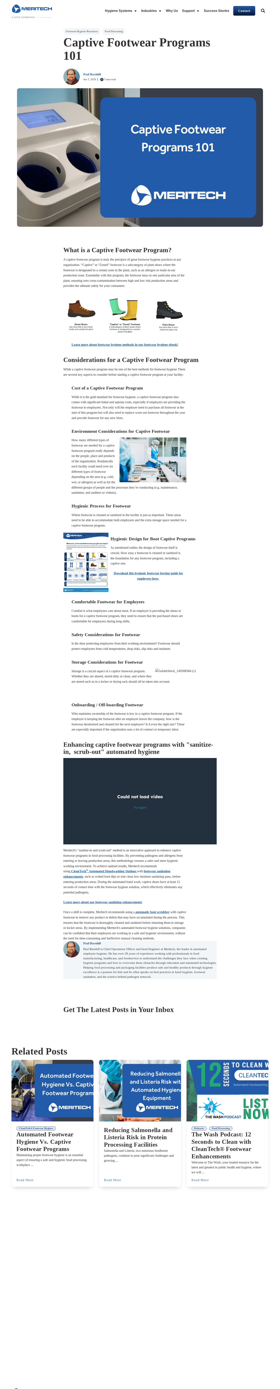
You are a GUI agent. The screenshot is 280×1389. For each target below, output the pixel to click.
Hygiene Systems (118, 11)
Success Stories (216, 11)
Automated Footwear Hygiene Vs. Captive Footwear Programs (44, 1141)
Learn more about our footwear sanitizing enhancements (102, 902)
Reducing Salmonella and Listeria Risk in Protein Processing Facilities (138, 1137)
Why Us (172, 11)
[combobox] (263, 11)
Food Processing (114, 31)
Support (188, 11)
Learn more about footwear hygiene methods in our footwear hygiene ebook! (125, 344)
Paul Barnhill (92, 74)
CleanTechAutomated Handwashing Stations (103, 871)
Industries (149, 11)
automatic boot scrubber (152, 912)
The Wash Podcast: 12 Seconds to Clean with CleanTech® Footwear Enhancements (221, 1145)
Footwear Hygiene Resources (82, 31)
